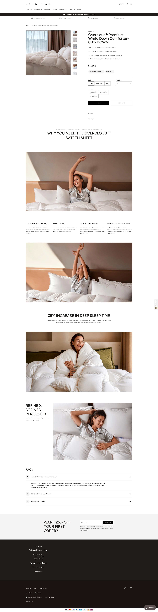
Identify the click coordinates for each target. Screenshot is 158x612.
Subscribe (108, 522)
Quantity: (118, 80)
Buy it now (99, 103)
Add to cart (121, 103)
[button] (122, 4)
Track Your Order (43, 588)
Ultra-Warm (94, 97)
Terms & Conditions (49, 597)
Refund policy (38, 592)
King (108, 84)
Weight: (90, 89)
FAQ (35, 588)
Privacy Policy (29, 592)
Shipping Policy (29, 601)
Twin (92, 84)
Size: (89, 80)
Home (27, 25)
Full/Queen (100, 84)
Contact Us (28, 588)
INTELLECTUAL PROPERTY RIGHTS (33, 597)
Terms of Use (90, 528)
